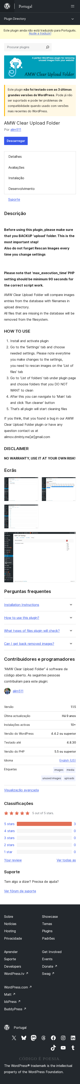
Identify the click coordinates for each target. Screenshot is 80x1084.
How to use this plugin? (21, 618)
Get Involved (52, 952)
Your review (13, 860)
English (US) (67, 760)
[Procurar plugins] (47, 47)
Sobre (8, 916)
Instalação (16, 178)
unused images (51, 778)
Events (47, 959)
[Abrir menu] (73, 6)
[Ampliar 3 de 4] (33, 510)
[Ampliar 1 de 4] (33, 483)
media (70, 769)
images (58, 769)
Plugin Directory (15, 18)
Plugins (47, 931)
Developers (12, 966)
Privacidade (13, 938)
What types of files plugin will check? (32, 631)
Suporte (14, 199)
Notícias (10, 924)
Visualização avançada (21, 790)
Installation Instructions (21, 605)
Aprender (11, 952)
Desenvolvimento (21, 189)
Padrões (48, 938)
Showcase (50, 916)
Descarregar (16, 141)
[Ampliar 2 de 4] (70, 483)
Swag (48, 974)
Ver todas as (66, 860)
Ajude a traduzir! (40, 33)
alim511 (15, 129)
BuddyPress (15, 1009)
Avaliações (16, 167)
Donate (49, 966)
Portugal (20, 1028)
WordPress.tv (16, 974)
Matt (10, 994)
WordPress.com (18, 987)
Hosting (10, 931)
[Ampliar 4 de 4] (70, 537)
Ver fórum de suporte (20, 891)
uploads (69, 778)
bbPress (12, 1002)
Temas (47, 924)
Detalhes (15, 156)
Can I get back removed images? (29, 644)
